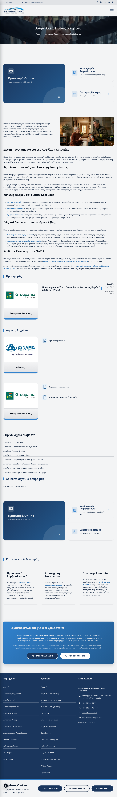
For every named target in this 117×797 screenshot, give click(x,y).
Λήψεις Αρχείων (47, 766)
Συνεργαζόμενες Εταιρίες (51, 759)
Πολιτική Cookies (48, 746)
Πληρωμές (45, 713)
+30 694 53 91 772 (12, 2)
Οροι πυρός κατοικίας (57, 341)
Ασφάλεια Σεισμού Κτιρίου (14, 451)
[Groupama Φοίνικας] (20, 295)
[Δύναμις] (20, 349)
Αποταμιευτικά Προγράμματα (15, 733)
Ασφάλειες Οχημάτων (12, 693)
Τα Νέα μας (7, 752)
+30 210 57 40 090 (90, 708)
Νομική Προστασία (11, 739)
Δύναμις (20, 367)
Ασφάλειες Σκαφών (11, 706)
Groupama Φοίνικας (21, 313)
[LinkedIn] (101, 2)
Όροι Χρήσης (46, 733)
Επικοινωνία (8, 759)
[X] (105, 2)
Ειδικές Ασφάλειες (10, 746)
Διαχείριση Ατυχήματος (50, 706)
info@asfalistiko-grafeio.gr (33, 2)
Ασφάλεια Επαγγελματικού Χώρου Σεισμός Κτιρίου (23, 468)
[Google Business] (109, 2)
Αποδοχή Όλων (50, 788)
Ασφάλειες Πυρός (51, 34)
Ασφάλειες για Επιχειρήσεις (52, 700)
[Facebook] (97, 2)
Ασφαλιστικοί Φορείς (49, 726)
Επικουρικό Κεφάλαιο (49, 720)
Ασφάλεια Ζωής (9, 700)
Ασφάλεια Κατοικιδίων (12, 726)
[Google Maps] (113, 2)
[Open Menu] (112, 10)
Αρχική (38, 34)
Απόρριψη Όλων (77, 788)
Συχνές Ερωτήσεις (48, 752)
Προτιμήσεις (102, 788)
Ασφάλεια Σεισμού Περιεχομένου (16, 455)
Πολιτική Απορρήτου (49, 739)
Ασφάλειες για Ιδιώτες (50, 693)
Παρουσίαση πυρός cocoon (59, 387)
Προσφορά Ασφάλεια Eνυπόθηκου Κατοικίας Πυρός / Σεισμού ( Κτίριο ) (71, 288)
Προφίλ (44, 687)
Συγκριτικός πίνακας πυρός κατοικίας (63, 397)
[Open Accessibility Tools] (5, 785)
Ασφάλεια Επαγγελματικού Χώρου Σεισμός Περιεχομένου (26, 472)
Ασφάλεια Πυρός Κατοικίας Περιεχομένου (20, 447)
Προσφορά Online (44, 656)
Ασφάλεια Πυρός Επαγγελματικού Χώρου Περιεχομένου (25, 464)
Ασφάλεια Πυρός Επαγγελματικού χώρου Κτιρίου (23, 459)
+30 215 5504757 (89, 712)
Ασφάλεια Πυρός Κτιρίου (13, 442)
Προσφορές (45, 772)
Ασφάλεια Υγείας (10, 720)
